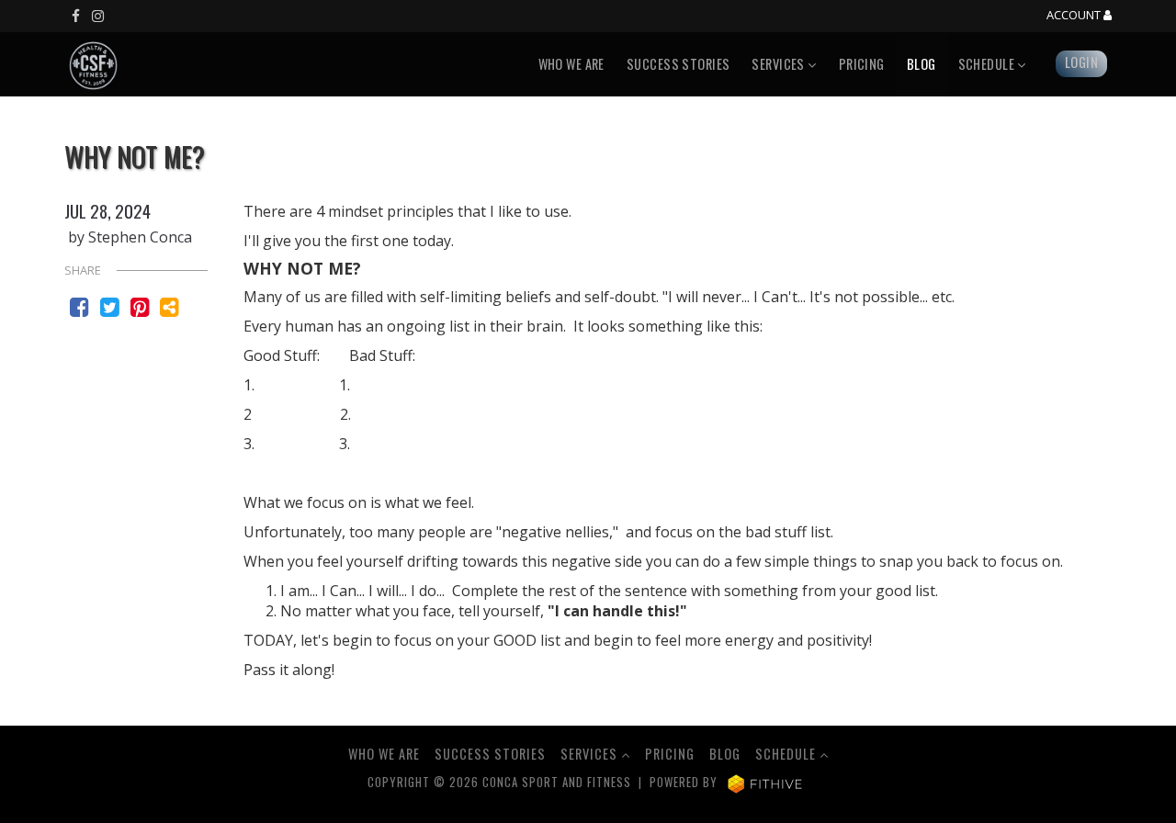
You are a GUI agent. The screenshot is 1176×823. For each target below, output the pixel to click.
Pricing (862, 63)
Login (1081, 62)
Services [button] (780, 63)
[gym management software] (764, 782)
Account (1074, 15)
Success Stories (678, 63)
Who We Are (571, 63)
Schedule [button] (988, 63)
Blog (921, 63)
